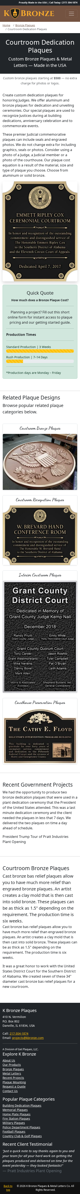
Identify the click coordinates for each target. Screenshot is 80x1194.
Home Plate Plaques (17, 1114)
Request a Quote (14, 1086)
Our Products (12, 1065)
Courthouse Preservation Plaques (40, 702)
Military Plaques (14, 1123)
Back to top (8, 1188)
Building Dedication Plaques (22, 1105)
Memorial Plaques (15, 1110)
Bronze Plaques (25, 25)
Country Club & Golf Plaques (22, 1136)
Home (6, 25)
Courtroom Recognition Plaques (40, 499)
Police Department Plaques (21, 1127)
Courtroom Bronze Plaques (40, 428)
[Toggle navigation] (71, 13)
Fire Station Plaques (16, 1118)
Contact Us (10, 1091)
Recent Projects (13, 1078)
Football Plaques (14, 1131)
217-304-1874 (19, 1033)
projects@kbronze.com (28, 1038)
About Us (9, 1060)
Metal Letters (12, 1073)
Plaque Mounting (14, 1082)
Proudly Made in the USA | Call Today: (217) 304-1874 (48, 2)
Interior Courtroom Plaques (40, 574)
